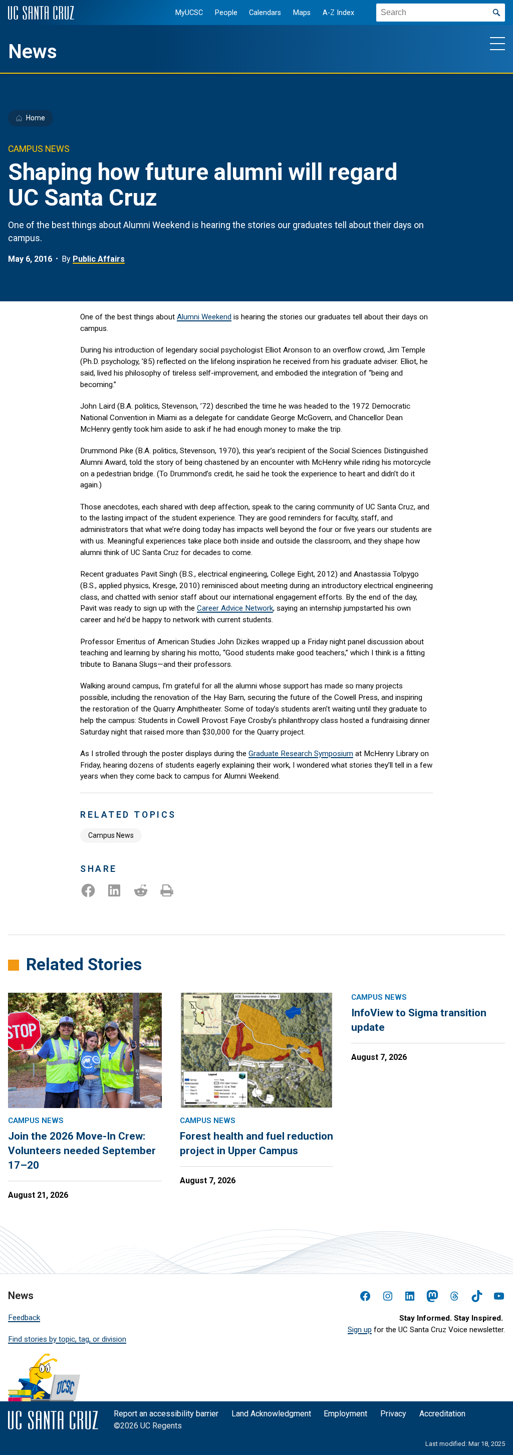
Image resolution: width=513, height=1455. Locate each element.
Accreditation (442, 1413)
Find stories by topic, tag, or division (67, 1339)
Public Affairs (99, 259)
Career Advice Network (235, 608)
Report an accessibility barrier (166, 1413)
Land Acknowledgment (271, 1413)
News (32, 51)
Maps (302, 13)
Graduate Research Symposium (300, 753)
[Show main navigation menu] (497, 43)
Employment (345, 1413)
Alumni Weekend (204, 316)
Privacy (393, 1413)
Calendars (265, 13)
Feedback (24, 1317)
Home (35, 118)
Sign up (360, 1329)
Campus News (111, 835)
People (226, 13)
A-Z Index (338, 13)
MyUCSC (189, 13)
